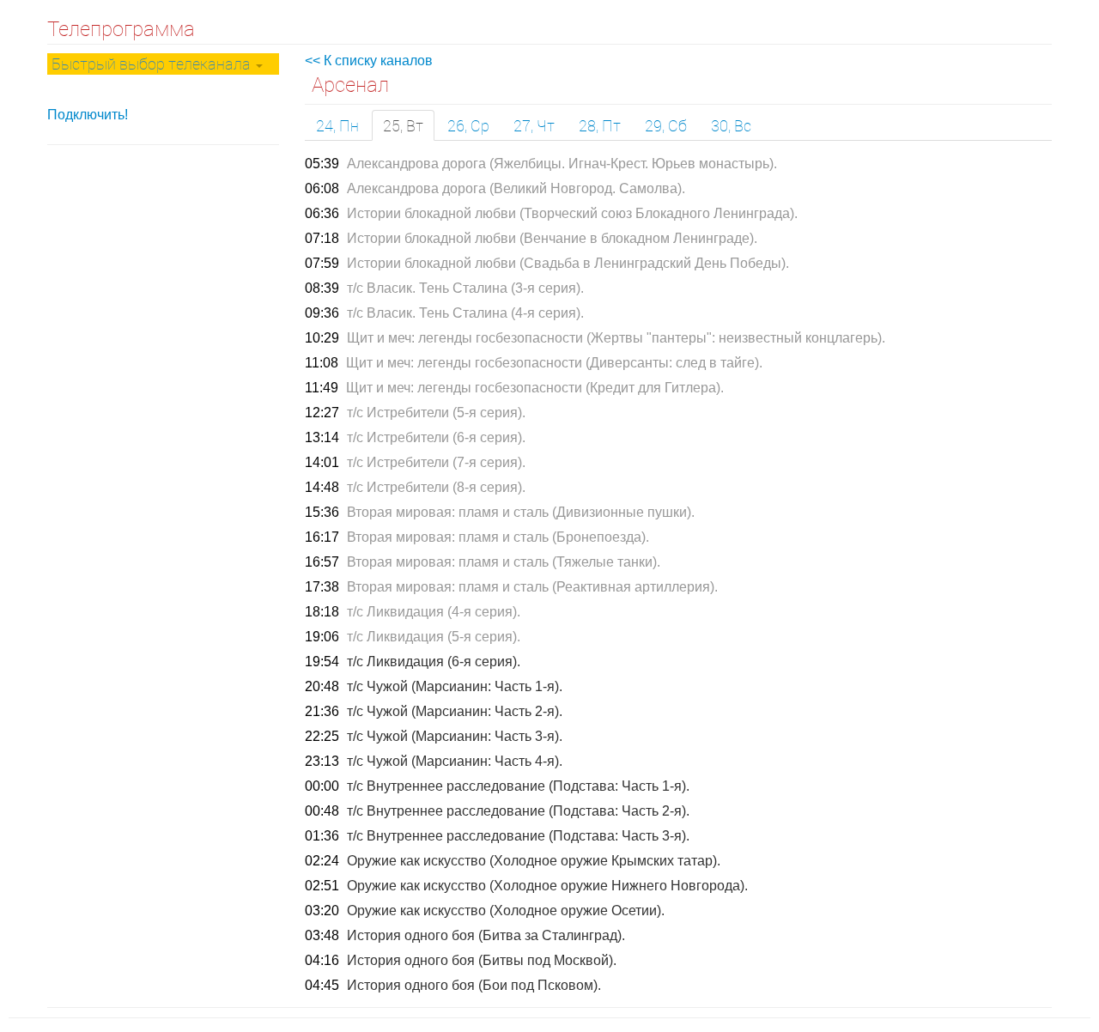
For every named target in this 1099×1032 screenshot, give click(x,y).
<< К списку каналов (369, 60)
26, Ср (468, 125)
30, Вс (731, 125)
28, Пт (600, 125)
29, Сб (666, 125)
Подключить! (87, 114)
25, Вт (403, 125)
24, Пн (337, 125)
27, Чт (534, 125)
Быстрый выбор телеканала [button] (153, 63)
